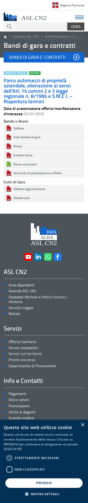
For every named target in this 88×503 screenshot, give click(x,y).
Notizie (14, 313)
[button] (44, 57)
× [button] (82, 425)
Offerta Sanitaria (22, 341)
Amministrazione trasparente (65, 36)
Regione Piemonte (72, 5)
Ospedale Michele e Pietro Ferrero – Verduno (38, 299)
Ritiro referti (19, 400)
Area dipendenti (22, 285)
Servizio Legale (21, 307)
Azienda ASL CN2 (26, 36)
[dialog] (44, 461)
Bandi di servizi (15, 73)
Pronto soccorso (22, 359)
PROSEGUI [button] (44, 483)
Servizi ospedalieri (24, 348)
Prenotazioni (19, 406)
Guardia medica (21, 418)
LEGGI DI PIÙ (13, 449)
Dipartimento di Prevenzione (32, 366)
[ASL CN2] (25, 16)
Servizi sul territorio (25, 353)
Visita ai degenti (22, 412)
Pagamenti (17, 393)
